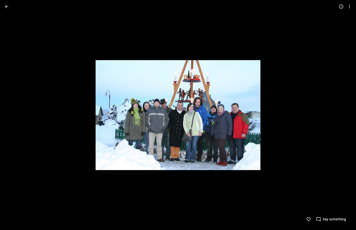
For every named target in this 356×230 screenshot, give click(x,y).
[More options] (349, 6)
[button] (11, 115)
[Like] (308, 219)
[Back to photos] (7, 7)
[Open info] (341, 6)
